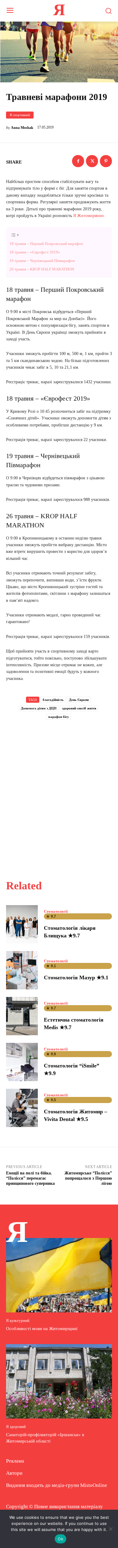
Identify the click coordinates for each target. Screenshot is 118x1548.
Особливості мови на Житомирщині (41, 1328)
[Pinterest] (106, 161)
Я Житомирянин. (89, 215)
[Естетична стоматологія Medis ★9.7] (22, 1016)
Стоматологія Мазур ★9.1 (76, 977)
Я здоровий (16, 1427)
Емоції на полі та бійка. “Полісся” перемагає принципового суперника (30, 1178)
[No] (110, 1529)
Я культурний (17, 1320)
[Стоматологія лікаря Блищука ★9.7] (22, 924)
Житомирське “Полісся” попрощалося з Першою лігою (88, 1178)
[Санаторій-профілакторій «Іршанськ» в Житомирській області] (59, 1381)
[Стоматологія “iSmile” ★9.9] (22, 1062)
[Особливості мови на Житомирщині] (59, 1275)
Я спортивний (20, 115)
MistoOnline (93, 1485)
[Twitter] (92, 161)
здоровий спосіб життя (79, 708)
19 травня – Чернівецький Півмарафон (42, 260)
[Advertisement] (59, 793)
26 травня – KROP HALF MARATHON (41, 269)
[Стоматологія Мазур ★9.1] (22, 970)
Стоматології (56, 911)
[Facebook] (78, 161)
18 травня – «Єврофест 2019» (34, 252)
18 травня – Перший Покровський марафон (46, 243)
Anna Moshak (22, 127)
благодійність (53, 700)
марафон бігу (58, 717)
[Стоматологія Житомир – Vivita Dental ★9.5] (22, 1108)
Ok (60, 1538)
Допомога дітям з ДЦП (39, 708)
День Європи (79, 700)
